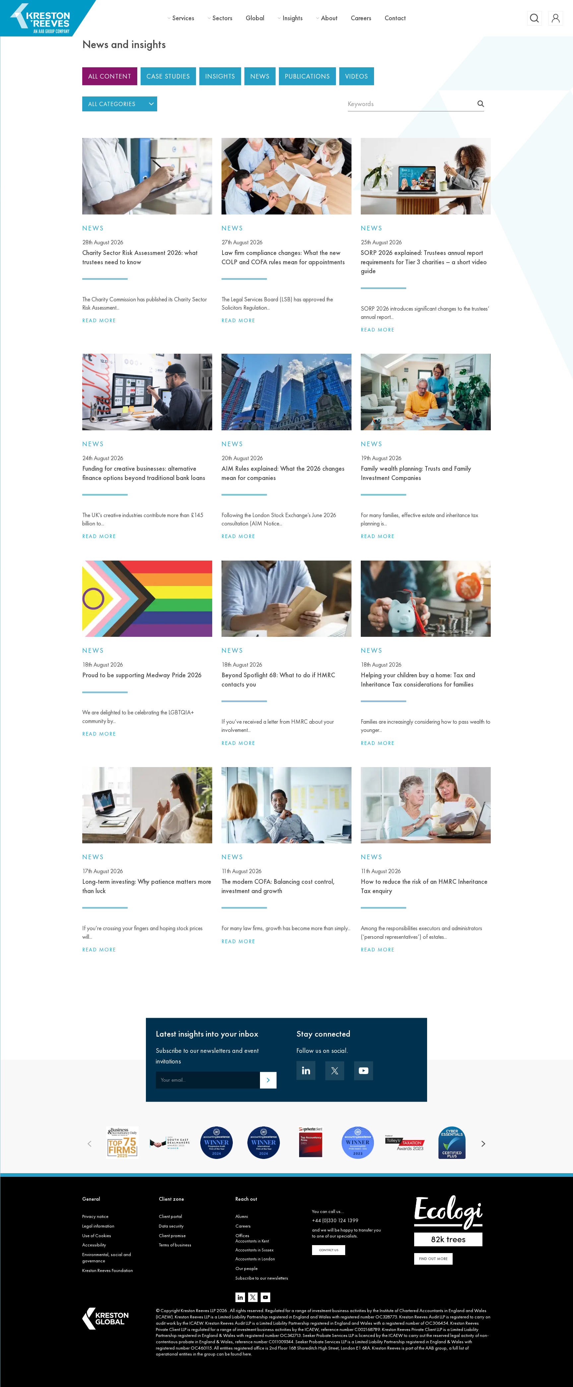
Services (183, 18)
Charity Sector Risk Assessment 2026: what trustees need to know (140, 252)
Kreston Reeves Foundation (107, 1270)
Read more (99, 320)
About (329, 18)
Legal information (98, 1226)
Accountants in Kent (252, 1241)
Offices (242, 1235)
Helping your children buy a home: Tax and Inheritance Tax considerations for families (418, 675)
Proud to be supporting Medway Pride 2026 (142, 670)
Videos (356, 76)
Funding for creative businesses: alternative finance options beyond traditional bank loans (143, 468)
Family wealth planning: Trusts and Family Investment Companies (416, 468)
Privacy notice (95, 1216)
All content (109, 76)
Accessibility (94, 1245)
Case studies (168, 76)
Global (255, 18)
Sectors (222, 18)
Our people (246, 1268)
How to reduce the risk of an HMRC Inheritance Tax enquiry (424, 881)
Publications (307, 76)
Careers (361, 18)
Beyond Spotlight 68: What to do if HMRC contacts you (278, 675)
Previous (89, 1144)
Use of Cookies (96, 1235)
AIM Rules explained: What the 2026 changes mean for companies (283, 468)
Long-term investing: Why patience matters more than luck (146, 881)
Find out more (433, 1258)
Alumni (241, 1216)
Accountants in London (255, 1259)
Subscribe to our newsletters (261, 1278)
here (247, 1354)
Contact (395, 18)
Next (483, 1144)
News (260, 76)
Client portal (170, 1216)
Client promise (172, 1235)
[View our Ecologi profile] (448, 1220)
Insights (293, 18)
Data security (171, 1226)
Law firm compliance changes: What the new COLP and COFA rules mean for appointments (283, 252)
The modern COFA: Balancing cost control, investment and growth (278, 881)
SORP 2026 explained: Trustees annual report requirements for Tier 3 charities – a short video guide (424, 256)
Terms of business (175, 1245)
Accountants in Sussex (254, 1250)
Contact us (328, 1250)
